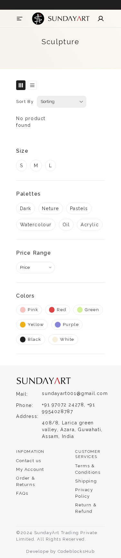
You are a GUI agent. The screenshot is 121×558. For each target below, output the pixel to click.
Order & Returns (25, 481)
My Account (30, 469)
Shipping (86, 481)
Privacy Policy (84, 493)
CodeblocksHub (76, 551)
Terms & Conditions (87, 469)
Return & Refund (85, 508)
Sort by (25, 101)
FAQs (22, 493)
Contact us (28, 460)
